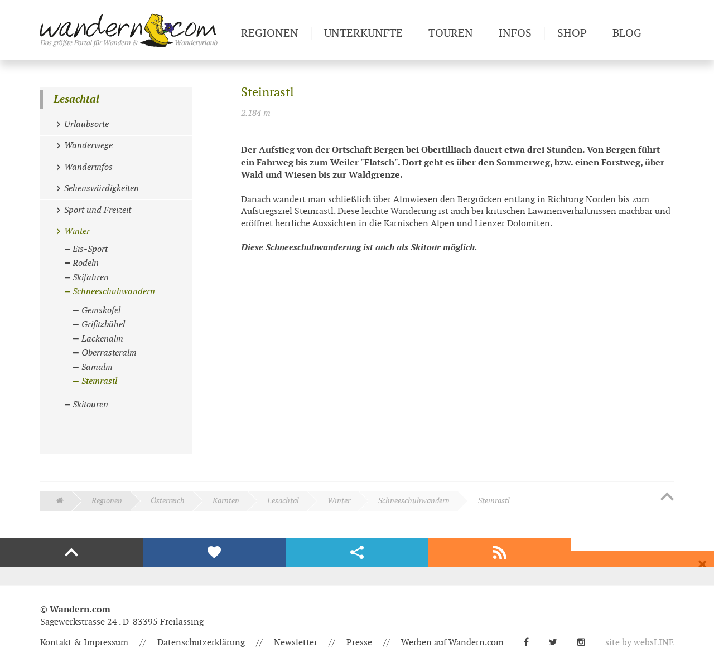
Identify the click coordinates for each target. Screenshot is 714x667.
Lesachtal (76, 99)
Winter (338, 500)
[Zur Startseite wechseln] (136, 30)
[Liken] (214, 553)
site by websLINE (639, 642)
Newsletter (295, 642)
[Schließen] (702, 564)
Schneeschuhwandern (414, 500)
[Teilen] (357, 553)
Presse (359, 642)
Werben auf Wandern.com (452, 642)
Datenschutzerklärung (201, 642)
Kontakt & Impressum (84, 642)
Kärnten (226, 500)
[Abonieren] (499, 553)
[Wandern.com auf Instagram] (585, 642)
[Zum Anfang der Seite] (667, 497)
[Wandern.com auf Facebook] (531, 642)
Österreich (168, 500)
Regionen (106, 500)
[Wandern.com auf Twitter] (557, 642)
